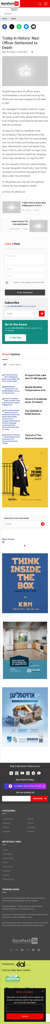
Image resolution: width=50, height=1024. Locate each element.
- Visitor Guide (7, 858)
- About (5, 862)
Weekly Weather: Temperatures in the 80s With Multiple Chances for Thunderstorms (22, 907)
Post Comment (25, 292)
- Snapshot (31, 827)
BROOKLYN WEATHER (22, 12)
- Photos (30, 819)
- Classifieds (7, 854)
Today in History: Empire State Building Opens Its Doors (34, 204)
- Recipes (30, 831)
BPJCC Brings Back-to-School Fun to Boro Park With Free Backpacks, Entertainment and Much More (25, 924)
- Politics (5, 827)
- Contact (5, 875)
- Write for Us (7, 867)
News (13, 19)
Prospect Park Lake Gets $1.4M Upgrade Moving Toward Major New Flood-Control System (23, 899)
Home (4, 19)
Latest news (15, 364)
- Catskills (6, 831)
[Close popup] (43, 991)
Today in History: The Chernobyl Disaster (19, 222)
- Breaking (6, 823)
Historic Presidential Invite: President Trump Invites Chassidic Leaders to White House (25, 915)
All (4, 364)
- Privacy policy (8, 879)
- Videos (30, 823)
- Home (5, 850)
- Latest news (7, 819)
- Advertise (6, 871)
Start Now (16, 337)
